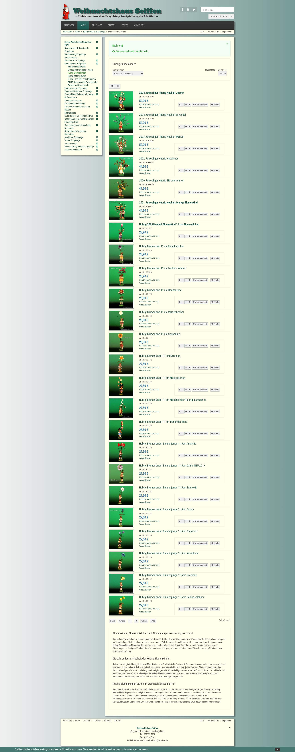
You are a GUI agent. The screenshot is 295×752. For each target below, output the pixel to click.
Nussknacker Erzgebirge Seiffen (79, 115)
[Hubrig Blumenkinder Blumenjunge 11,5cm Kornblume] (121, 561)
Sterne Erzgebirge (72, 140)
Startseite (69, 25)
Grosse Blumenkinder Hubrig (80, 69)
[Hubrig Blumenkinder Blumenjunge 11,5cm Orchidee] (121, 583)
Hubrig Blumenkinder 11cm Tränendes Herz (163, 421)
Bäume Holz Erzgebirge (75, 60)
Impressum (227, 31)
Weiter (144, 621)
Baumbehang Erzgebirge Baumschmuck (75, 56)
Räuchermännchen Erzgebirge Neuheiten (78, 127)
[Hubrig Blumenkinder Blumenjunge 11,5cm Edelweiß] (121, 495)
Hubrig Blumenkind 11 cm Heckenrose (160, 290)
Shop (83, 25)
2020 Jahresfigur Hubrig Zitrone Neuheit (161, 180)
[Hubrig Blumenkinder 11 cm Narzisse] (121, 364)
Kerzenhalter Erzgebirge (75, 103)
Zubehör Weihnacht (73, 149)
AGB (202, 31)
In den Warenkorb (200, 105)
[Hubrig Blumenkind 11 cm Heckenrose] (121, 298)
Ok (278, 749)
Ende (153, 621)
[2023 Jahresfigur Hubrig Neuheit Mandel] (121, 144)
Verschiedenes (71, 143)
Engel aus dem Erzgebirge (76, 88)
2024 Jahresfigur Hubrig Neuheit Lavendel (162, 114)
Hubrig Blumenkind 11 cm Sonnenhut (159, 334)
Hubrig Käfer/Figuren (77, 76)
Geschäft (97, 25)
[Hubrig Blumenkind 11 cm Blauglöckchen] (121, 254)
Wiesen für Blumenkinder (78, 85)
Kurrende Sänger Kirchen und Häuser (77, 108)
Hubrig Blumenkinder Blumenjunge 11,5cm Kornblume (169, 553)
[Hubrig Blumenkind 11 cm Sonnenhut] (121, 342)
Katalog (107, 720)
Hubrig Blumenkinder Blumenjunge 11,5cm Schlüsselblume (172, 597)
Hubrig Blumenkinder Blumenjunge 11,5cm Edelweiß (168, 487)
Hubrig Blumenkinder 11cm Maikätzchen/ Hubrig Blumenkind (172, 399)
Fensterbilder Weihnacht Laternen (79, 94)
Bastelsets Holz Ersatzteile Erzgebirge (77, 50)
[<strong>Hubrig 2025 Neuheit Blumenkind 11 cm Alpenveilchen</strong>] (121, 232)
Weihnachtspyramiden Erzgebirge (79, 146)
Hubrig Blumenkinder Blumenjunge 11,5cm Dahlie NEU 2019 (172, 465)
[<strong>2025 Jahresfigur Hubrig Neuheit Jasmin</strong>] (121, 101)
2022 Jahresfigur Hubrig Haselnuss (159, 158)
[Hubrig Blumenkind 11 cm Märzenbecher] (121, 320)
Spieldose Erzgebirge (74, 137)
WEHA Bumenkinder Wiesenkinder (82, 82)
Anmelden (139, 25)
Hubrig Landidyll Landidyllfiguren (82, 79)
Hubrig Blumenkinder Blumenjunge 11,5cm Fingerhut (168, 531)
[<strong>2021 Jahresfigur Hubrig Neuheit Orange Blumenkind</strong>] (121, 210)
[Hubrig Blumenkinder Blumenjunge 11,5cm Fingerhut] (121, 539)
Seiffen (111, 25)
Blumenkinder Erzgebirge (94, 31)
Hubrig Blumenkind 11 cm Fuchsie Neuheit (162, 268)
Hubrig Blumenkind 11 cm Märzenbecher (161, 312)
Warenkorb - (219, 16)
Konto (125, 25)
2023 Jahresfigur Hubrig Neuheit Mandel (161, 136)
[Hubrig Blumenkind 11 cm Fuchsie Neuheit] (121, 276)
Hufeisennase (71, 97)
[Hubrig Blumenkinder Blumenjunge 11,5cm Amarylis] (121, 451)
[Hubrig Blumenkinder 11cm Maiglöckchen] (121, 386)
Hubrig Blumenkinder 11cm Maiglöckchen (162, 377)
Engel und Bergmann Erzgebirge (78, 91)
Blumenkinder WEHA (77, 66)
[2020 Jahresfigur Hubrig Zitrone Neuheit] (121, 188)
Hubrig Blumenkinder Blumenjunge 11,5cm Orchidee (168, 575)
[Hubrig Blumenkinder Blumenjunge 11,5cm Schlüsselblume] (121, 605)
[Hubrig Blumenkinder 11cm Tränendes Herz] (121, 429)
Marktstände (70, 112)
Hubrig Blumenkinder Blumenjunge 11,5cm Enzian (166, 509)
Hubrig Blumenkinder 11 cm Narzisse (159, 355)
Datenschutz (213, 31)
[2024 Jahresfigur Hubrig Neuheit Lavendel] (121, 123)
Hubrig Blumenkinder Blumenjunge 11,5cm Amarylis (167, 443)
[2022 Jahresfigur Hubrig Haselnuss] (121, 166)
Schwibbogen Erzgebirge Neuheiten (75, 133)
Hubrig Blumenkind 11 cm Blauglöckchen (161, 246)
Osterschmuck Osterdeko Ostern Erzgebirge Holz (79, 120)
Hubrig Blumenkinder (77, 72)
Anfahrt (117, 720)
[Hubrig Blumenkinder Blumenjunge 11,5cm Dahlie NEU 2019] (121, 473)
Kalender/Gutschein (73, 100)
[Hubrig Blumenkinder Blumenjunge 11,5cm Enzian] (121, 517)
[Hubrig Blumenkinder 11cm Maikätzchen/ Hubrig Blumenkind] (121, 408)
